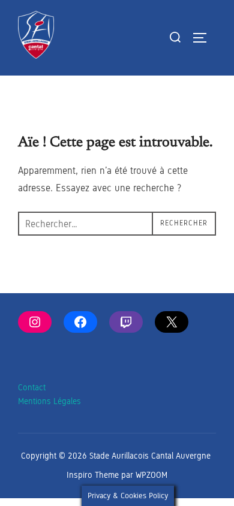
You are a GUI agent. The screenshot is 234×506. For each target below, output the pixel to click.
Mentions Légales (49, 401)
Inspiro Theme (93, 475)
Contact (32, 387)
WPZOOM (151, 475)
